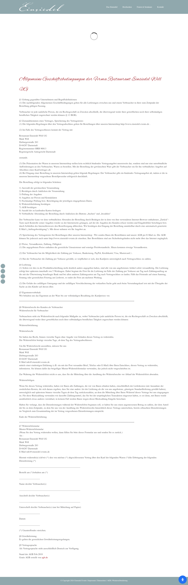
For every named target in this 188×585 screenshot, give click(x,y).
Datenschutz (101, 580)
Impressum (92, 580)
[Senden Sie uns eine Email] (3, 276)
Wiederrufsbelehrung (120, 580)
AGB (109, 580)
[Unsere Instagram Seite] (3, 271)
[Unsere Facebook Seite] (3, 266)
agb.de (45, 557)
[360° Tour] (3, 281)
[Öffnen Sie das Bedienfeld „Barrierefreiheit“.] (183, 580)
